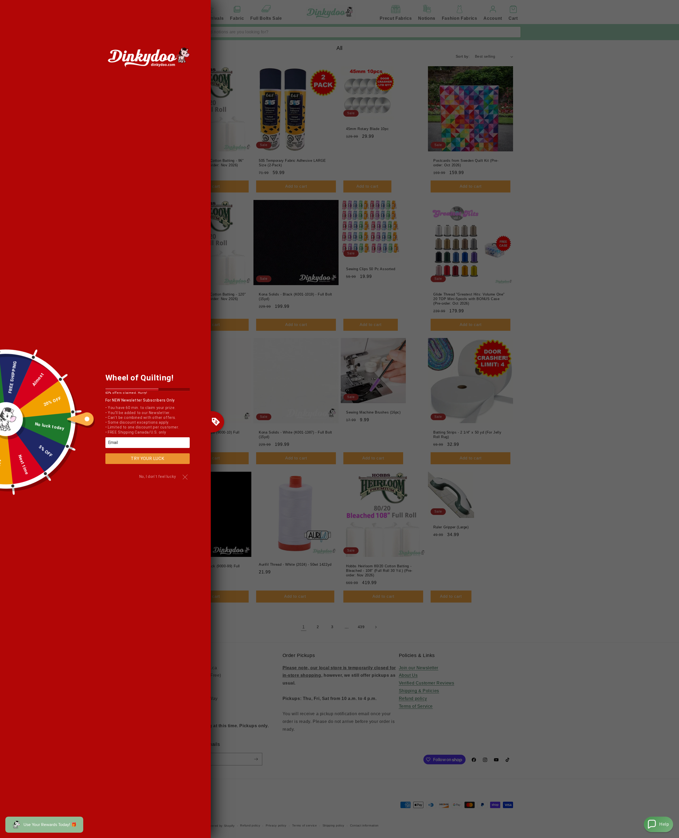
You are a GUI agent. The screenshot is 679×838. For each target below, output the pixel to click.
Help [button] (664, 824)
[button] (658, 824)
